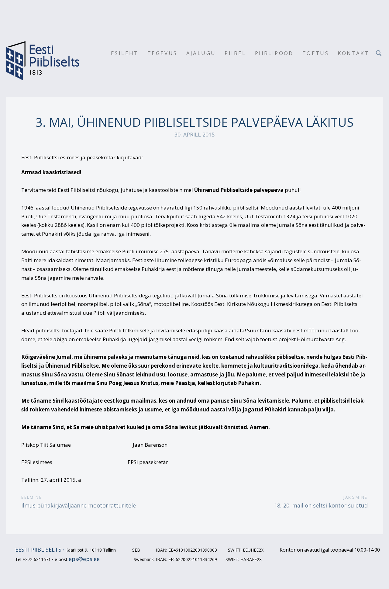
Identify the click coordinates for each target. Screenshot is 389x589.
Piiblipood (274, 53)
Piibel (235, 53)
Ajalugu (201, 53)
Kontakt (353, 53)
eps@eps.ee (84, 559)
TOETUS (315, 53)
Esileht (125, 53)
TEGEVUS (162, 53)
